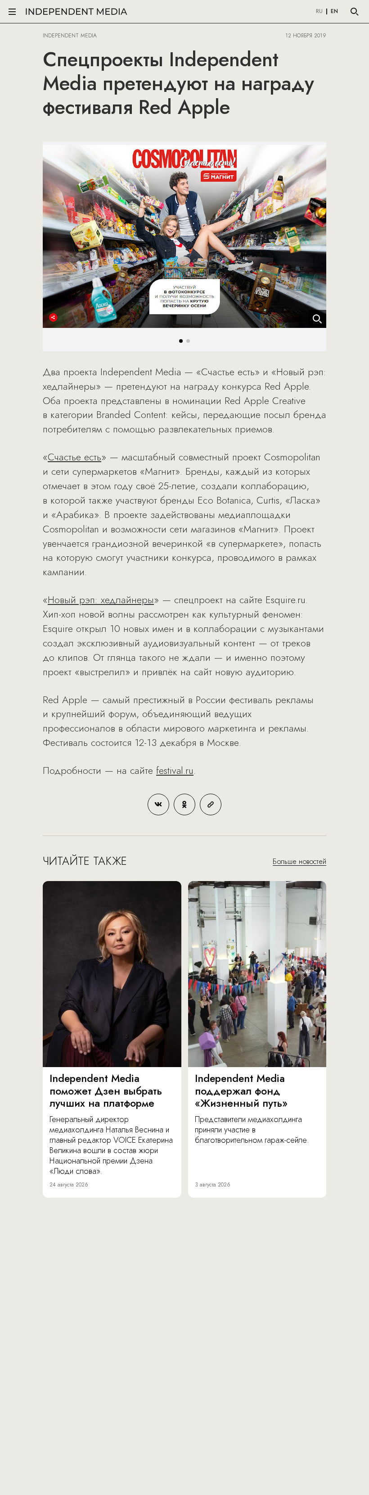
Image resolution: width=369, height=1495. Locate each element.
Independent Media (76, 11)
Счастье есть (74, 457)
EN (334, 11)
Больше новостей (299, 861)
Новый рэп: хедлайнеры (101, 599)
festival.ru (175, 770)
